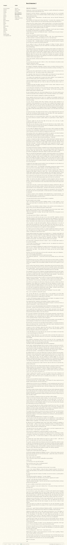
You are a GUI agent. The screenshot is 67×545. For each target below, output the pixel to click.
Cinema (4, 11)
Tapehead (5, 28)
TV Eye (4, 32)
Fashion (4, 15)
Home (4, 18)
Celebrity (5, 9)
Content (9, 544)
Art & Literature (6, 8)
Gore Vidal (17, 15)
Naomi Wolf (17, 16)
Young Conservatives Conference (19, 18)
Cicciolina (17, 11)
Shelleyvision (5, 26)
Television (5, 30)
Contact (17, 544)
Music (4, 22)
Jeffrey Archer (17, 9)
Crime (4, 13)
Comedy (4, 12)
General (4, 16)
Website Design (6, 34)
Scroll (5, 544)
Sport (4, 27)
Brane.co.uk (61, 544)
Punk (4, 24)
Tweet (13, 544)
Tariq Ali (16, 8)
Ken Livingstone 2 (18, 13)
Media (4, 19)
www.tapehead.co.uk (7, 35)
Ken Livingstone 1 (18, 12)
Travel (4, 31)
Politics (4, 23)
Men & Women (6, 20)
